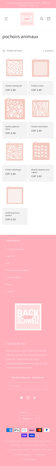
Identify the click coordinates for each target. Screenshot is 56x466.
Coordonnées (40, 454)
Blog (8, 284)
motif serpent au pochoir (12, 214)
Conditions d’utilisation (42, 450)
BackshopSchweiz (17, 441)
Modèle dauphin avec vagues (40, 170)
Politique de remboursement (34, 445)
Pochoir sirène (37, 86)
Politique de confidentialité (18, 450)
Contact (10, 291)
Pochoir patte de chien (12, 127)
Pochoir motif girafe (13, 86)
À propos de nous (15, 249)
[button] (6, 18)
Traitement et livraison (17, 270)
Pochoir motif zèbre (39, 126)
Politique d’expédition (23, 454)
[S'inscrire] (43, 386)
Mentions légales (29, 459)
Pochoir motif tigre (13, 169)
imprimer (11, 256)
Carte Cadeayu (13, 277)
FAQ (8, 263)
